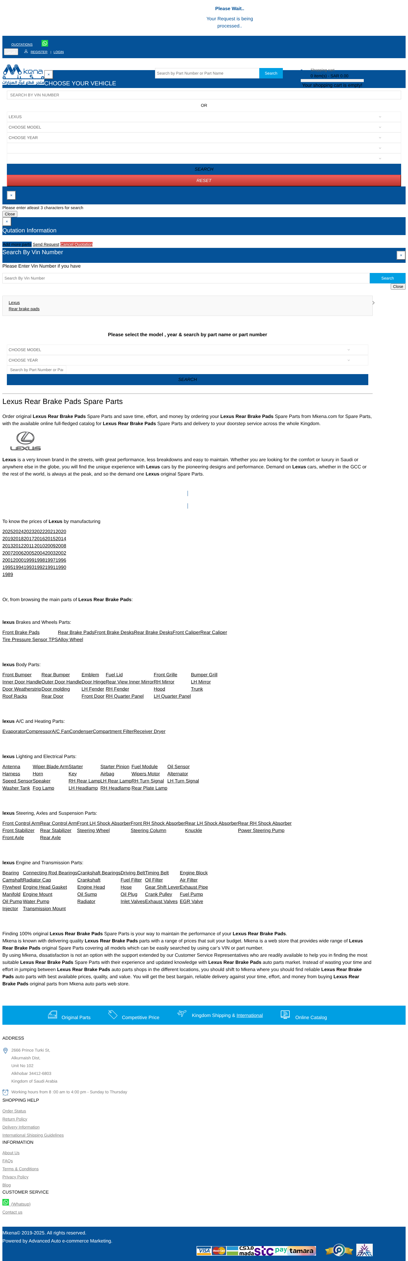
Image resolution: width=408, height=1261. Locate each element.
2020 (61, 531)
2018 (18, 538)
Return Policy (14, 1119)
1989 (7, 574)
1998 (39, 560)
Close (10, 214)
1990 (61, 567)
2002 (61, 553)
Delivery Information (21, 1127)
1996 (61, 560)
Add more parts (17, 244)
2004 (39, 553)
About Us (11, 1152)
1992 (39, 567)
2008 (61, 546)
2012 (18, 546)
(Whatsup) (19, 1204)
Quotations (22, 45)
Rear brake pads (24, 308)
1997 (50, 560)
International (250, 1015)
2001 (7, 560)
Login (58, 52)
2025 (7, 531)
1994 (18, 567)
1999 (29, 560)
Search (271, 73)
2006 (18, 553)
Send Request (46, 244)
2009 (50, 546)
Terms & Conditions (20, 1168)
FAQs (7, 1160)
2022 (39, 531)
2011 (29, 546)
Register (39, 52)
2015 (50, 538)
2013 (7, 546)
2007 (7, 553)
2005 (29, 553)
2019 (7, 538)
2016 (39, 538)
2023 (29, 531)
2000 (18, 560)
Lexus (14, 302)
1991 (50, 567)
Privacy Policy (15, 1176)
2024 (18, 531)
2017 (29, 538)
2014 (61, 538)
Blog (6, 1185)
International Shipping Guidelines (33, 1135)
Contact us (12, 1212)
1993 (29, 567)
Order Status (14, 1111)
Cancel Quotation (76, 244)
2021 (50, 531)
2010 (39, 546)
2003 (50, 553)
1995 (7, 567)
